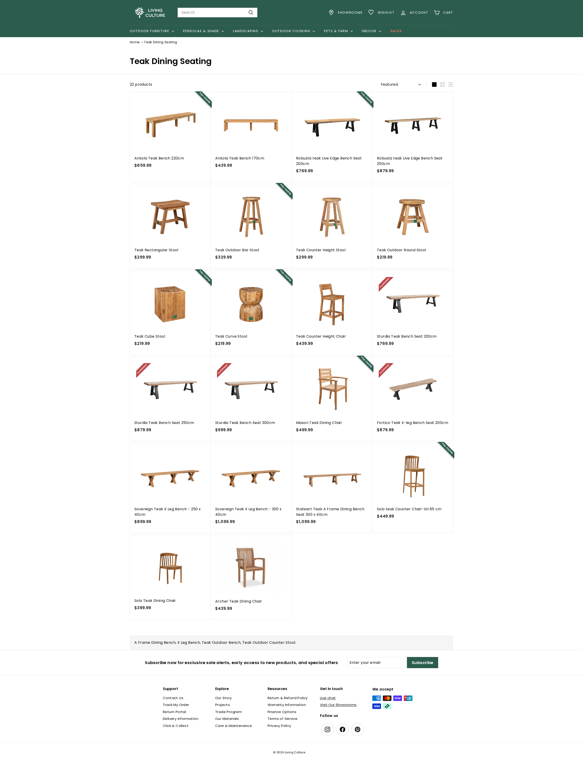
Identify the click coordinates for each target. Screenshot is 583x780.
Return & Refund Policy (288, 697)
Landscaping (246, 31)
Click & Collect (176, 725)
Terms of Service (282, 718)
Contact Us (173, 697)
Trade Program (228, 711)
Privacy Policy (279, 725)
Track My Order (176, 704)
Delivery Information (180, 718)
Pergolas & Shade (201, 31)
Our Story (223, 697)
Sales (396, 31)
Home (135, 42)
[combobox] (217, 12)
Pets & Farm (336, 31)
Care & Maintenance (233, 725)
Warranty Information (287, 704)
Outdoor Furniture (150, 31)
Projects (222, 704)
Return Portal (174, 711)
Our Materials (227, 718)
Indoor (370, 31)
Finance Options (282, 711)
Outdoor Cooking (292, 31)
